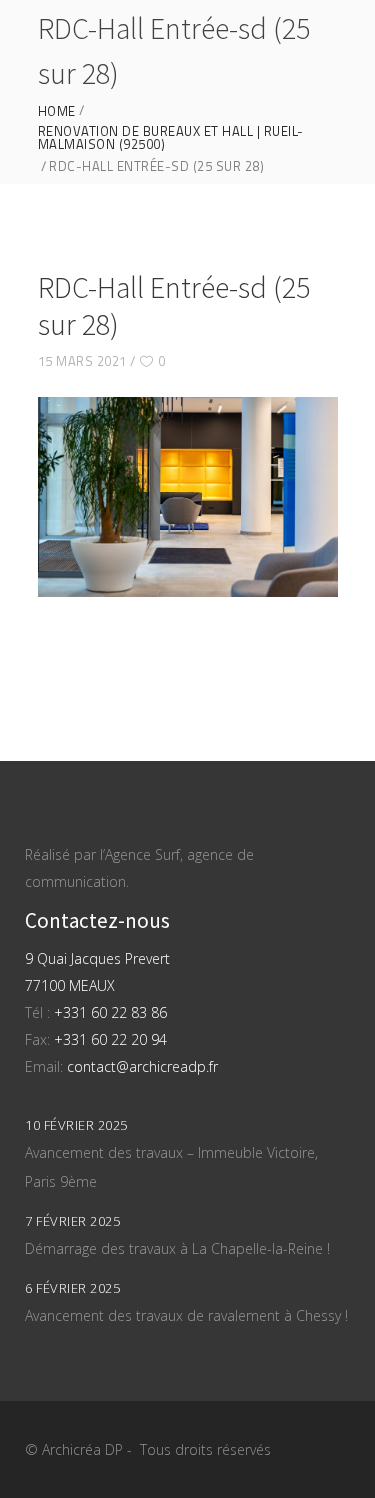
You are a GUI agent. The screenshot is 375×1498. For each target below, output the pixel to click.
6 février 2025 (72, 1288)
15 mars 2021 (82, 361)
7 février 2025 (72, 1221)
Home (57, 111)
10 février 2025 (76, 1125)
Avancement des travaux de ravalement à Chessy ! (186, 1315)
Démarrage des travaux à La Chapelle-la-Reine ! (177, 1248)
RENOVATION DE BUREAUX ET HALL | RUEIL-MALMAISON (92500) (171, 138)
